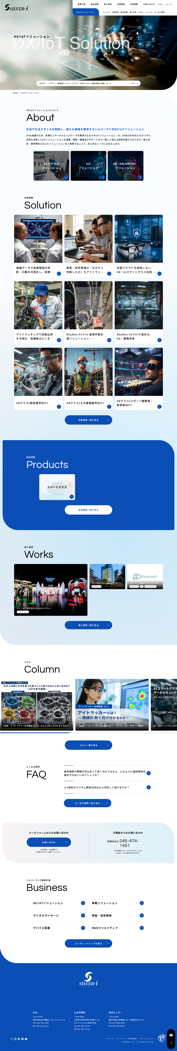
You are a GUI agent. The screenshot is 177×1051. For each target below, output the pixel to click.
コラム (160, 4)
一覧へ (133, 83)
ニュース (168, 4)
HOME (15, 93)
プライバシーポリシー (146, 1038)
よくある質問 (159, 12)
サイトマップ (109, 1038)
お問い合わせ (149, 4)
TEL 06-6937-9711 (82, 1026)
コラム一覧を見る (88, 745)
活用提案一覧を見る (88, 419)
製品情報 (95, 4)
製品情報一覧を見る (88, 509)
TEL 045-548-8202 (117, 1023)
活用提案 (115, 12)
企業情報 (121, 4)
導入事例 (108, 4)
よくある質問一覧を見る (87, 803)
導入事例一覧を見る (88, 625)
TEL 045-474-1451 (41, 1023)
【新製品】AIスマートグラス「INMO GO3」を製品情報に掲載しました (83, 83)
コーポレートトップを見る (88, 943)
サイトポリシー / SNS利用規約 (127, 1038)
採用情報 (134, 4)
